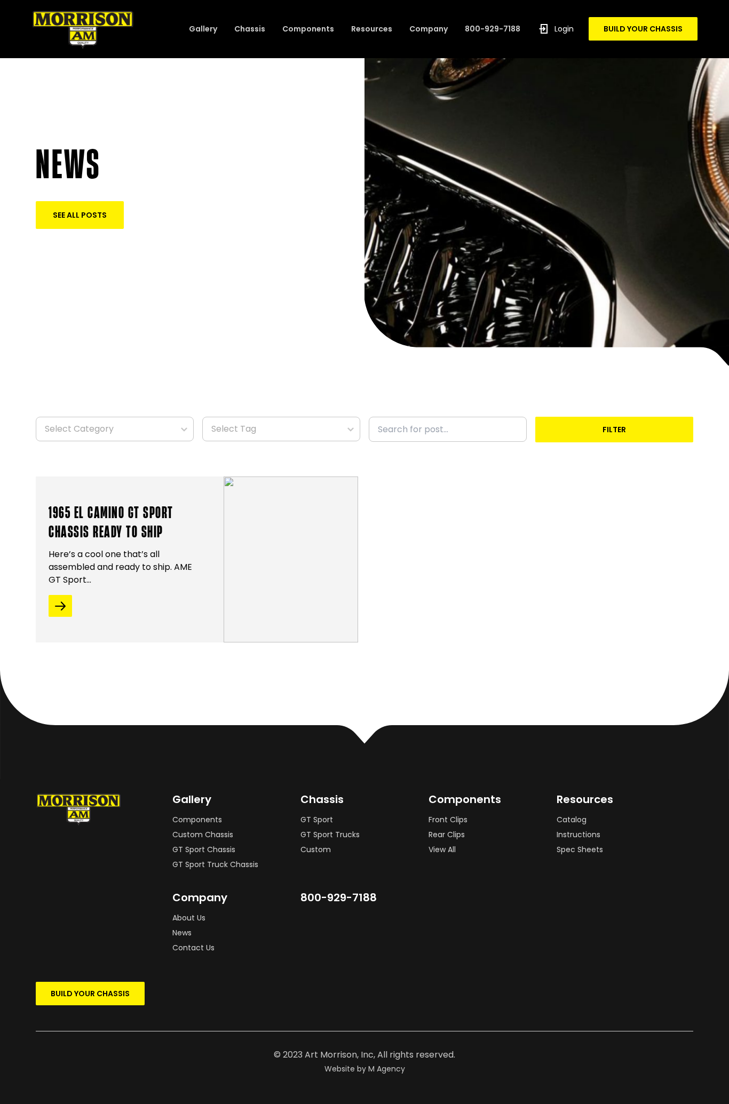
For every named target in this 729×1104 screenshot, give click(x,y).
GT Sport (316, 819)
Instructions (578, 834)
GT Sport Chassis (203, 849)
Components (308, 28)
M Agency (386, 1068)
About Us (188, 917)
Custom (315, 849)
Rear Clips (447, 834)
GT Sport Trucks (330, 834)
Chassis (249, 28)
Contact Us (193, 947)
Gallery (203, 28)
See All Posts (80, 215)
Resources (371, 28)
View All (442, 849)
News (182, 932)
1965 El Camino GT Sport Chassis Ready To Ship (111, 521)
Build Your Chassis (643, 28)
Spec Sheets (580, 849)
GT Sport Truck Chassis (215, 864)
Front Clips (448, 819)
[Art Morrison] (82, 29)
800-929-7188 (492, 28)
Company (428, 28)
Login (564, 28)
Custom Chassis (202, 834)
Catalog (572, 819)
